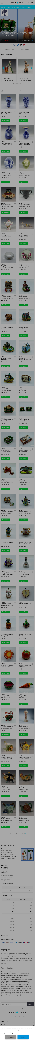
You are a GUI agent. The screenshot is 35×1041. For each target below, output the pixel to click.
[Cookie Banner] (17, 1033)
